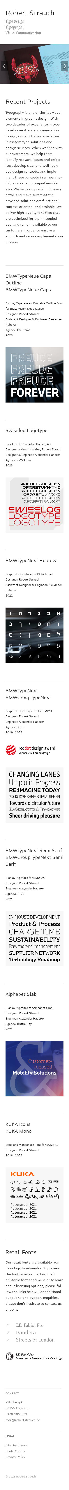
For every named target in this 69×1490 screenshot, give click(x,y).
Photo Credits (15, 1451)
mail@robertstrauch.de (23, 1420)
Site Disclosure (16, 1445)
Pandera (26, 1333)
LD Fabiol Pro (30, 1325)
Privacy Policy (15, 1457)
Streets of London (35, 1340)
